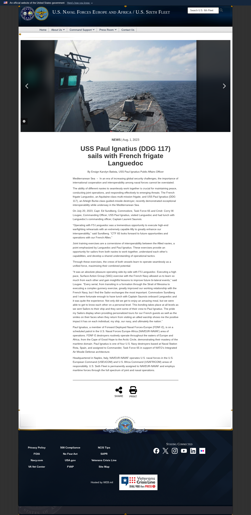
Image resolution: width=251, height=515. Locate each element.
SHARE (118, 396)
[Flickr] (202, 450)
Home (43, 29)
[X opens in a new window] (165, 450)
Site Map (104, 466)
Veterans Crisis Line (104, 460)
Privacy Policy (37, 447)
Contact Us (127, 29)
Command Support (81, 29)
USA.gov (70, 460)
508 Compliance (70, 447)
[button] (80, 3)
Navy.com (37, 460)
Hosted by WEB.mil (102, 482)
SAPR (104, 453)
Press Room (106, 29)
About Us (56, 29)
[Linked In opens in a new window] (193, 450)
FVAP (70, 466)
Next (224, 86)
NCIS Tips (104, 447)
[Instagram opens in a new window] (175, 450)
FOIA (37, 453)
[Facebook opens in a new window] (156, 450)
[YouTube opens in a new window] (184, 450)
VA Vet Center (36, 466)
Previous (27, 86)
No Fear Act (70, 453)
